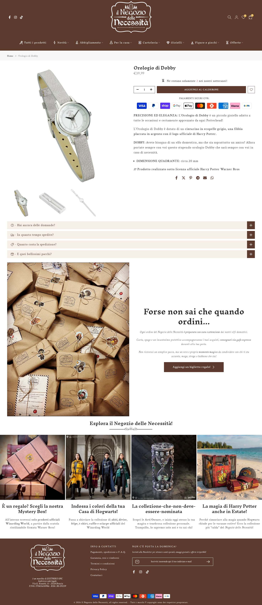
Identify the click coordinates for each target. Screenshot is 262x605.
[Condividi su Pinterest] (190, 178)
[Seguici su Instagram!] (15, 17)
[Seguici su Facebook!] (9, 17)
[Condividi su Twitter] (183, 178)
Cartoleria (150, 42)
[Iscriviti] (206, 562)
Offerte (235, 42)
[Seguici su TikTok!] (21, 17)
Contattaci (96, 575)
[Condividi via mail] (205, 178)
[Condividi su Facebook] (176, 178)
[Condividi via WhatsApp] (212, 178)
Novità (62, 42)
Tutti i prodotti (35, 42)
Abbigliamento (90, 42)
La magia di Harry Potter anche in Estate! (229, 509)
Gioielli (176, 42)
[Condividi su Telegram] (198, 178)
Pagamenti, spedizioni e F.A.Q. (108, 552)
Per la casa (122, 42)
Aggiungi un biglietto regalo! (191, 367)
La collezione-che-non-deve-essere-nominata (164, 509)
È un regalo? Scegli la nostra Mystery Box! (32, 509)
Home (10, 56)
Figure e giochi (206, 42)
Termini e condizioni (103, 563)
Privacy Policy (99, 569)
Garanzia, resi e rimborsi (105, 558)
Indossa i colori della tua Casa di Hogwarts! (98, 509)
